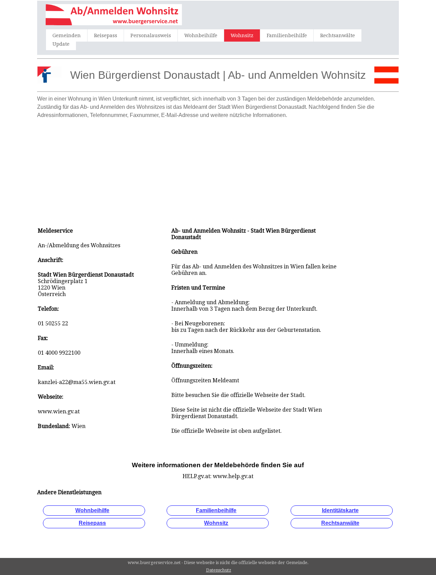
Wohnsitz (242, 35)
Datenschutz (218, 570)
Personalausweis (150, 35)
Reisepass (105, 35)
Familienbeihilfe (287, 35)
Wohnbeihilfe (200, 35)
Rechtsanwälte (337, 35)
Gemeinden (66, 35)
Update (60, 44)
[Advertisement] (218, 169)
